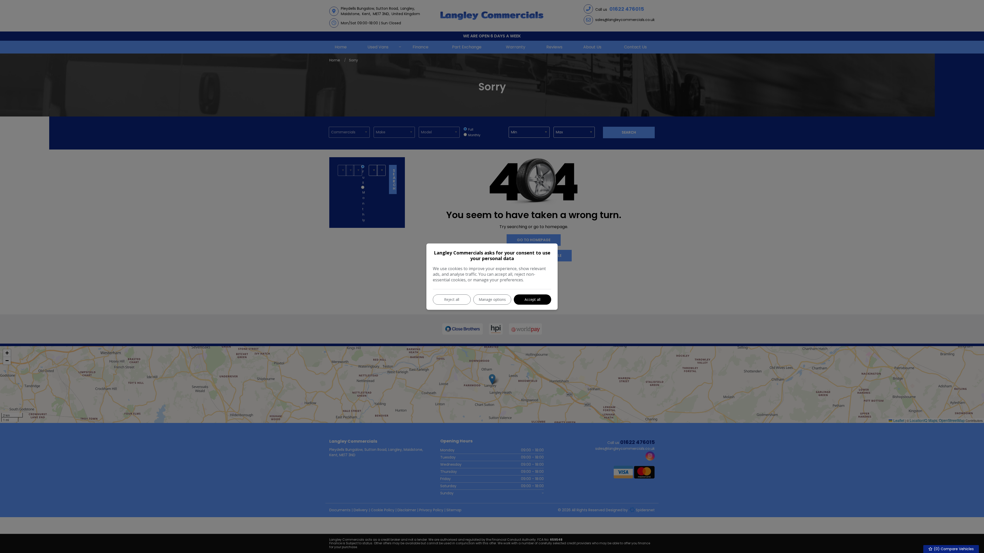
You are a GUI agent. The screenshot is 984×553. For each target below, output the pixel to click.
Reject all (451, 299)
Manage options (492, 299)
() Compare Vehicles (953, 548)
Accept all (532, 299)
